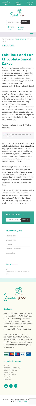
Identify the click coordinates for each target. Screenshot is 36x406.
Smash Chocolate (21, 39)
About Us (6, 365)
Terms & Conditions (10, 374)
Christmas (9, 244)
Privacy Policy (8, 377)
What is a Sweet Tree (10, 370)
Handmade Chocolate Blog (12, 368)
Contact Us (7, 379)
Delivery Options (9, 372)
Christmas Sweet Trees (13, 249)
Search (25, 22)
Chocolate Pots (11, 240)
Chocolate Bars (11, 236)
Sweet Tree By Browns (17, 12)
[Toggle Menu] (31, 34)
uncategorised (10, 253)
